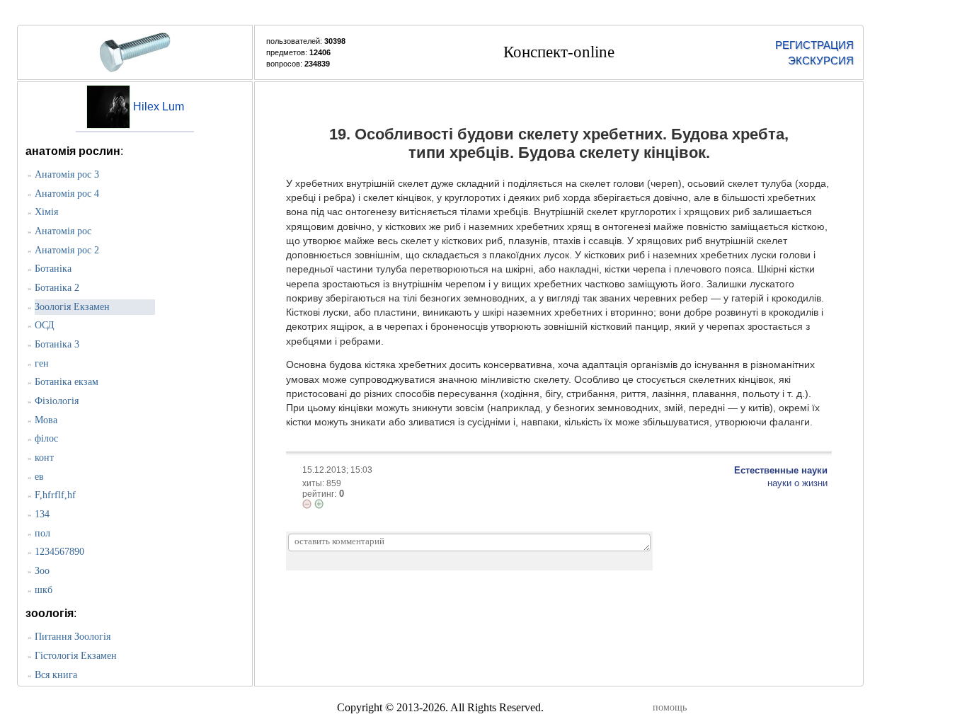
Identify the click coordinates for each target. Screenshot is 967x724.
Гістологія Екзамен (76, 655)
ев (39, 476)
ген (42, 363)
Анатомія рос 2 (67, 250)
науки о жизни (797, 483)
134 (42, 514)
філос (46, 438)
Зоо (42, 570)
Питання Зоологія (72, 636)
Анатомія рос (63, 231)
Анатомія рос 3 (67, 174)
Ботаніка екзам (66, 382)
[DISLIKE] (306, 504)
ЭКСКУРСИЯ (821, 60)
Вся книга (56, 675)
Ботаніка (53, 268)
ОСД (45, 325)
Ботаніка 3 (57, 344)
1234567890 (59, 551)
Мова (46, 420)
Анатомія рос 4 (67, 193)
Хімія (46, 212)
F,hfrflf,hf (55, 495)
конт (44, 457)
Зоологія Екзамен (72, 306)
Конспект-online (558, 52)
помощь (670, 707)
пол (42, 533)
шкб (43, 590)
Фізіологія (57, 401)
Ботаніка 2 (57, 287)
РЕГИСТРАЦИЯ (814, 45)
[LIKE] (319, 504)
